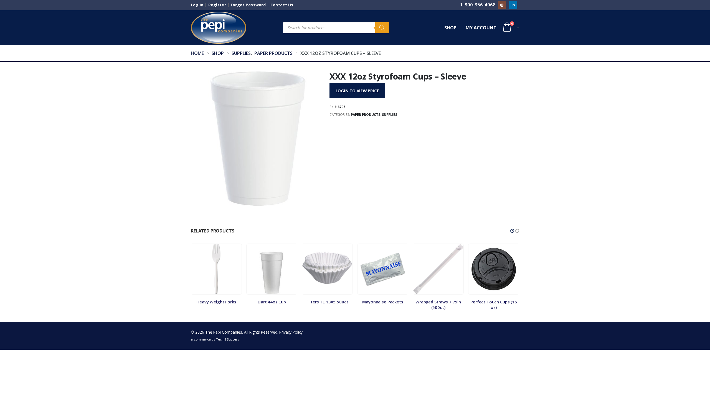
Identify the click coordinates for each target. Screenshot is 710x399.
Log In (197, 4)
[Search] (382, 27)
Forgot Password (248, 4)
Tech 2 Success (227, 339)
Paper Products (365, 114)
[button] (512, 230)
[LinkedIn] (513, 5)
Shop (450, 28)
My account (481, 28)
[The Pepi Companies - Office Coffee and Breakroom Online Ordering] (218, 28)
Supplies (389, 114)
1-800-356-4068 (478, 4)
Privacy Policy (291, 332)
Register (217, 4)
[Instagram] (502, 5)
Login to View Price (357, 90)
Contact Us (281, 4)
